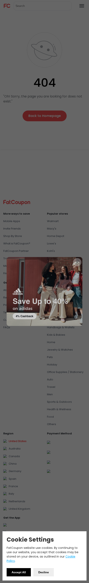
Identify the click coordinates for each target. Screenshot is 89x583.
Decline (43, 572)
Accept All (19, 572)
